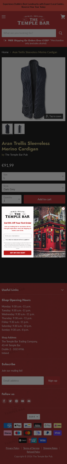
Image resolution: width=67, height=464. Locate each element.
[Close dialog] (63, 208)
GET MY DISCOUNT (17, 253)
